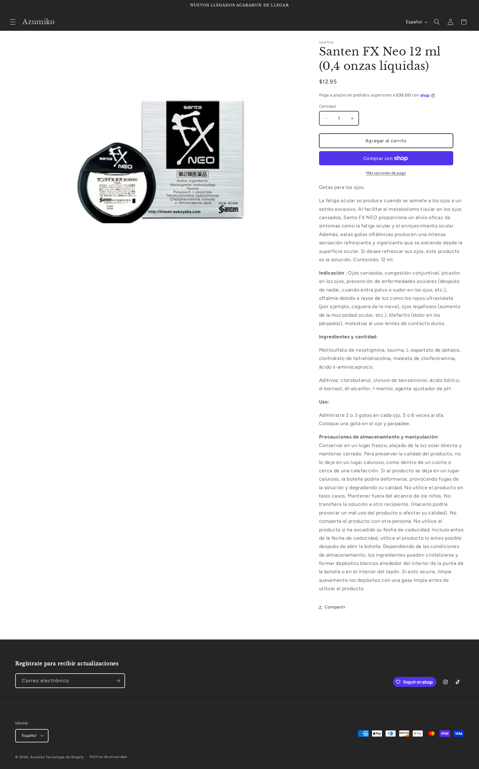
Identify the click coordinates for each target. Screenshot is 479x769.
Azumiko (37, 757)
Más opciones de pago (386, 173)
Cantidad (327, 106)
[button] (12, 22)
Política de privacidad (108, 757)
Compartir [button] (335, 607)
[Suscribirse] (117, 680)
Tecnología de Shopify (65, 757)
